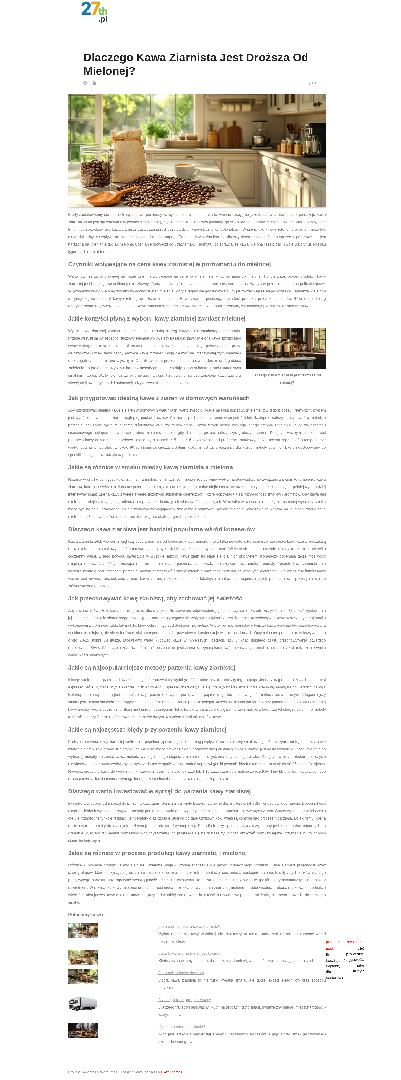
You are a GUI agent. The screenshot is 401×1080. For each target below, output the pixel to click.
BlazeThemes (171, 1072)
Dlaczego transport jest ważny (184, 1000)
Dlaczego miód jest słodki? (181, 1027)
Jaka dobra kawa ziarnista (181, 973)
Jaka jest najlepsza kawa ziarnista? (189, 926)
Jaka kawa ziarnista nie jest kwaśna (189, 953)
